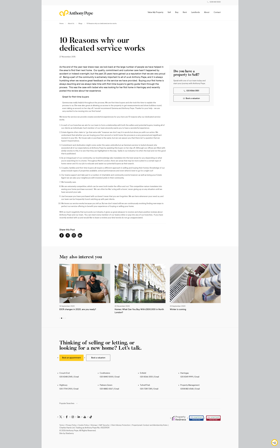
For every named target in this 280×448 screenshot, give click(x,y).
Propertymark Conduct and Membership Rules (149, 425)
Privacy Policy (71, 425)
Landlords (195, 12)
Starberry (70, 433)
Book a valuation (193, 98)
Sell (169, 12)
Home (61, 23)
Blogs (80, 23)
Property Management (190, 385)
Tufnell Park (145, 385)
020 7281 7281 (146, 389)
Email (76, 377)
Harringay (184, 373)
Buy (176, 12)
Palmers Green (106, 385)
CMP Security (104, 425)
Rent (185, 12)
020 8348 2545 (66, 377)
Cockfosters (105, 373)
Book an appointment (71, 358)
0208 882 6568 (187, 389)
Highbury (63, 385)
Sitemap (94, 425)
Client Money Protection (120, 425)
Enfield (143, 373)
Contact (217, 12)
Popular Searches (66, 403)
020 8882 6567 (106, 389)
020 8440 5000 (106, 377)
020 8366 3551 (192, 91)
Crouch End (64, 373)
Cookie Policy (83, 425)
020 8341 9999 (186, 377)
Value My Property (155, 12)
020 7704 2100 (65, 389)
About (206, 12)
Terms (61, 425)
